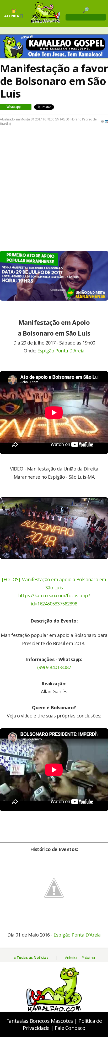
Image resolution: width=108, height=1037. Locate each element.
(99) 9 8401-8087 (54, 667)
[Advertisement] (54, 188)
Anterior (71, 957)
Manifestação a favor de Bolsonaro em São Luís (54, 81)
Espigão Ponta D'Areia (60, 350)
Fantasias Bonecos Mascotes (39, 1020)
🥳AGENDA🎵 (13, 13)
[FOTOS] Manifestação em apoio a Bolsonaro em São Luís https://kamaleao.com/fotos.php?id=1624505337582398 (54, 591)
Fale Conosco (70, 1027)
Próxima (88, 957)
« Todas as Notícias (30, 957)
